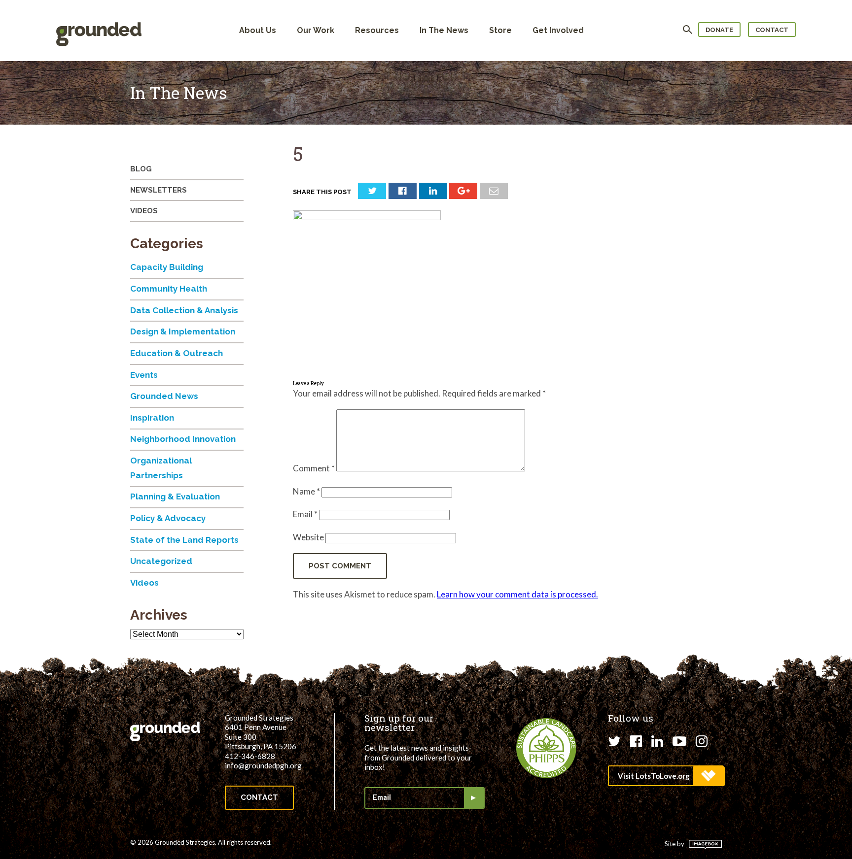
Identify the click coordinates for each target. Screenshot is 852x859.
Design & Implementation (182, 331)
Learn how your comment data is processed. (517, 594)
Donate (719, 29)
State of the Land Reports (184, 540)
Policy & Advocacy (168, 518)
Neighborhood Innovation (183, 439)
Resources (377, 30)
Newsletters (158, 190)
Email (305, 514)
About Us (257, 30)
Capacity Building (166, 267)
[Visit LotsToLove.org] (666, 775)
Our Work (315, 30)
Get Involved (558, 30)
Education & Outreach (176, 353)
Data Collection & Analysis (184, 310)
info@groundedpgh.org (263, 765)
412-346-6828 (250, 756)
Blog (141, 169)
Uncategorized (161, 561)
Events (144, 375)
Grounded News (164, 396)
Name (306, 491)
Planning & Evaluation (175, 496)
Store (500, 30)
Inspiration (152, 418)
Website (308, 537)
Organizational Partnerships (161, 468)
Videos (144, 210)
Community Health (168, 289)
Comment (314, 468)
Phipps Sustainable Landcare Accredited (546, 748)
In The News (444, 30)
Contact (771, 29)
